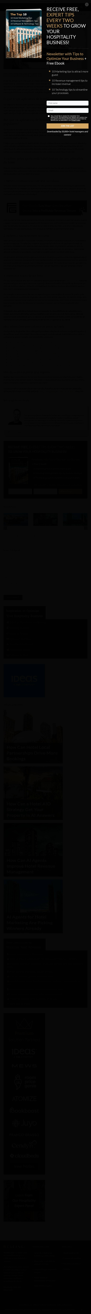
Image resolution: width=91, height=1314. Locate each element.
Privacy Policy (75, 120)
